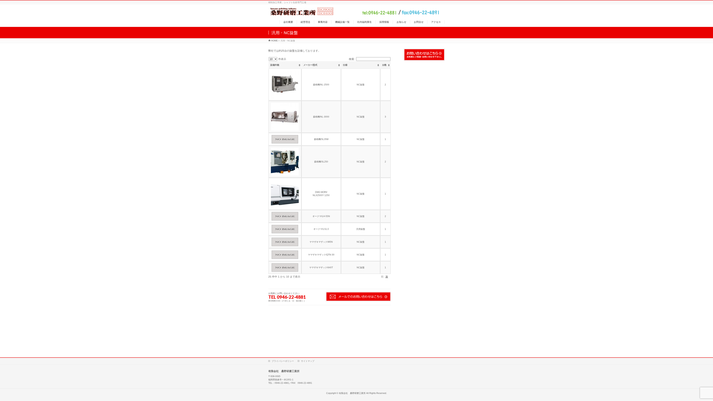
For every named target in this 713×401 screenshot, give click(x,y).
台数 (384, 65)
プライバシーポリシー (283, 361)
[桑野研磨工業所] (354, 13)
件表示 (282, 59)
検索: (352, 59)
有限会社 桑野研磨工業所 (352, 393)
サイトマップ (307, 361)
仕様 (345, 65)
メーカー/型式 (310, 65)
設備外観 (274, 65)
